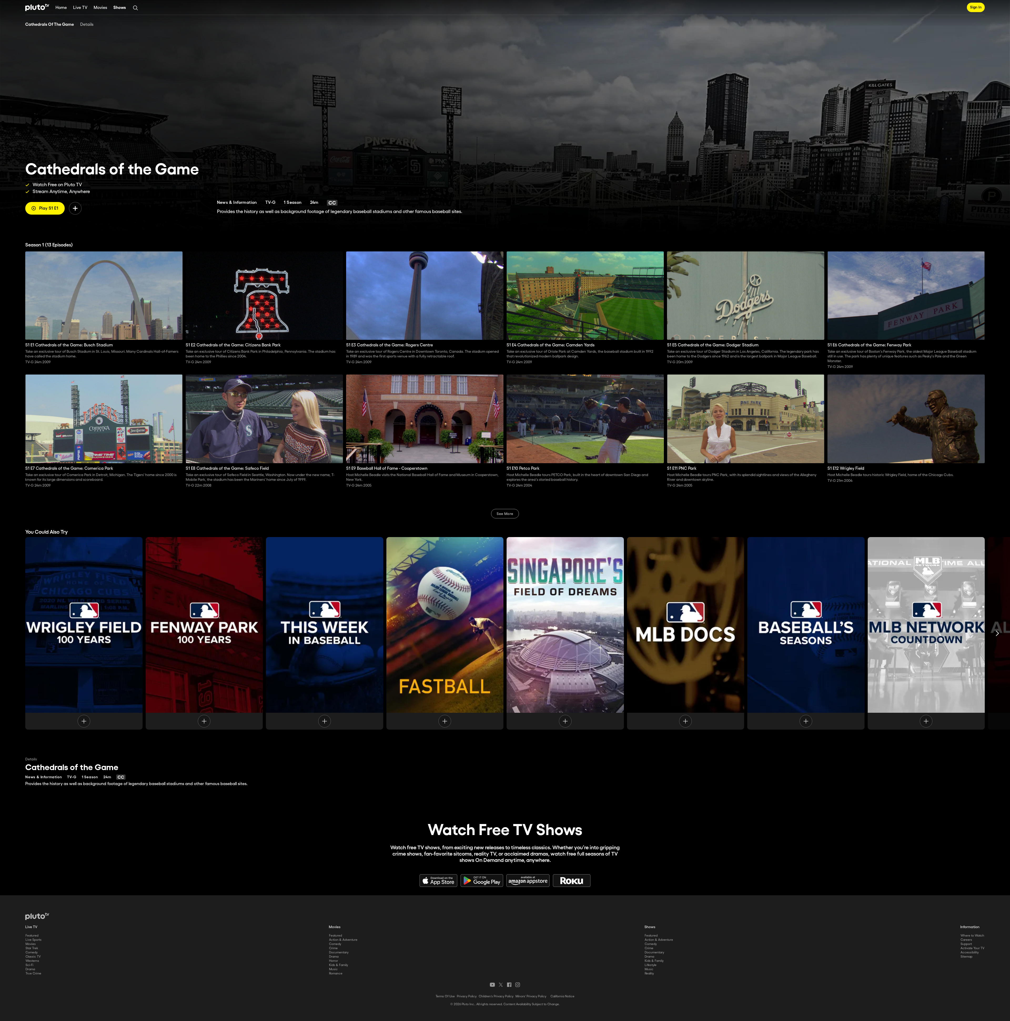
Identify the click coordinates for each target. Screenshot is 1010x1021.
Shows (119, 8)
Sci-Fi (29, 965)
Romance (335, 973)
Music (333, 969)
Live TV (80, 8)
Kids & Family (338, 965)
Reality (649, 973)
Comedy (32, 952)
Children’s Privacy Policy (496, 996)
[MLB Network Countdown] (926, 633)
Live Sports (34, 940)
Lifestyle (650, 965)
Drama (30, 969)
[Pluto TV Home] (37, 7)
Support (966, 944)
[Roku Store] (572, 880)
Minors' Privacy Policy (531, 996)
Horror (333, 961)
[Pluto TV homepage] (37, 916)
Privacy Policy (467, 996)
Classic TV (33, 956)
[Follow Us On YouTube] (492, 984)
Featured (32, 935)
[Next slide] (997, 633)
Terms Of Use (445, 996)
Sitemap (966, 956)
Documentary (339, 952)
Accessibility (970, 952)
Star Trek (32, 948)
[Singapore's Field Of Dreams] (565, 633)
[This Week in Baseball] (324, 633)
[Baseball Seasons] (806, 633)
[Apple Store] (438, 880)
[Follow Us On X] (500, 984)
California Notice (562, 996)
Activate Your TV (972, 948)
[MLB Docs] (685, 633)
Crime (333, 948)
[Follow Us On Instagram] (517, 984)
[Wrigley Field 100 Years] (84, 633)
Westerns (32, 961)
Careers (966, 940)
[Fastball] (445, 633)
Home (61, 8)
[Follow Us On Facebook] (509, 984)
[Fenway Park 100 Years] (204, 633)
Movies (100, 8)
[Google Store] (482, 880)
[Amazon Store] (528, 880)
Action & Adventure (343, 940)
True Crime (33, 973)
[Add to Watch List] (75, 208)
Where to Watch (972, 935)
